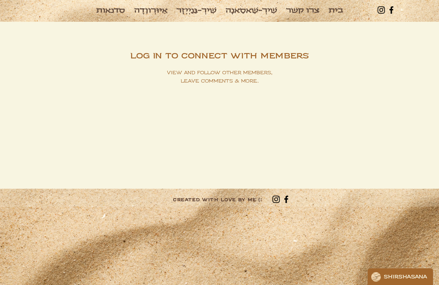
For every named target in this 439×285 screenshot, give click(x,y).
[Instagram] (381, 10)
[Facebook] (391, 10)
